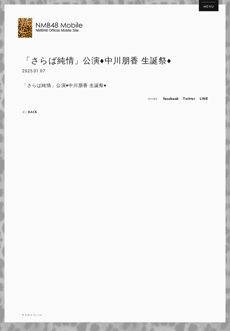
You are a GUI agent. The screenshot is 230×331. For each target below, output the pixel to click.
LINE (204, 98)
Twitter (189, 98)
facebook (171, 98)
